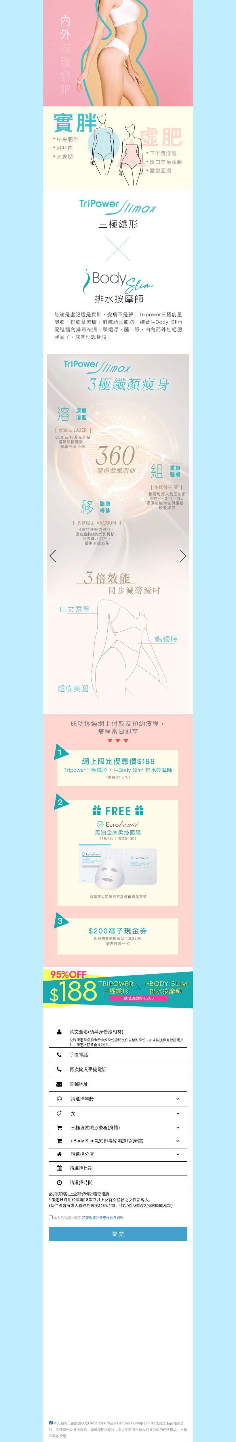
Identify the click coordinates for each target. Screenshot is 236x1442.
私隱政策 (89, 1218)
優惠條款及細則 (111, 1218)
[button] (183, 556)
